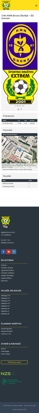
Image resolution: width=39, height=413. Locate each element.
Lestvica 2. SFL (6, 334)
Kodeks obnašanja (7, 275)
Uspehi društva (6, 278)
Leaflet (5, 164)
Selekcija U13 (5, 303)
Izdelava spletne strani (19, 409)
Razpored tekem (7, 331)
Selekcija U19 (5, 296)
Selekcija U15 (5, 301)
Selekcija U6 (5, 314)
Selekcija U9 (5, 308)
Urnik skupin (5, 351)
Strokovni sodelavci (7, 273)
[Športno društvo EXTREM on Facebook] (3, 251)
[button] (19, 150)
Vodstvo (4, 265)
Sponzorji (4, 281)
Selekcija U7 (5, 311)
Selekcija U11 (5, 306)
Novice (3, 349)
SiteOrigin (33, 405)
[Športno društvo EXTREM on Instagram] (14, 251)
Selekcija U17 (5, 298)
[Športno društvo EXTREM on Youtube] (8, 251)
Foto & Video (5, 354)
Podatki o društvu (7, 268)
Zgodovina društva (7, 270)
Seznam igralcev (6, 329)
